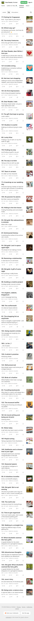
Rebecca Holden (13, 21)
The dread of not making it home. (11, 250)
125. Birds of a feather (9, 377)
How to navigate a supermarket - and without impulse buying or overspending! (12, 321)
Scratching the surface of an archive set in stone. (12, 236)
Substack (8, 617)
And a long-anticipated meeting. (11, 93)
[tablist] (10, 12)
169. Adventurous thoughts (11, 552)
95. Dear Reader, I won (9, 101)
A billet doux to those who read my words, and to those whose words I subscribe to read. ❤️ (11, 56)
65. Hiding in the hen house (11, 207)
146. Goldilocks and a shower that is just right (12, 450)
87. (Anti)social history (9, 233)
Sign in (30, 2)
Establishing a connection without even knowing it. (11, 69)
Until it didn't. (5, 116)
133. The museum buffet (10, 402)
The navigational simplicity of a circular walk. (10, 334)
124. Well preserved (8, 365)
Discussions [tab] (15, 12)
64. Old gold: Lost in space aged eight (11, 246)
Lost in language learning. (9, 297)
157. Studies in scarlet (9, 125)
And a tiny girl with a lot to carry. (11, 43)
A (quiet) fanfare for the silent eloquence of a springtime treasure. (12, 543)
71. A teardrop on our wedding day (12, 183)
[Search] (31, 12)
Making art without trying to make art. (11, 128)
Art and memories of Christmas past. (12, 581)
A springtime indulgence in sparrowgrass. (9, 467)
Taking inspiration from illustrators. (12, 441)
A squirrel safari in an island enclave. (12, 592)
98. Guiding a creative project (12, 282)
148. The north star (8, 502)
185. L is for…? (6, 343)
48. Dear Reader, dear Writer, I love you (12, 52)
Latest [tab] (4, 12)
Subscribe (24, 2)
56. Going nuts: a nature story (12, 590)
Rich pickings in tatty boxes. (9, 273)
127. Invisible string (8, 66)
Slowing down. (5, 419)
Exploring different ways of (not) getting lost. (11, 528)
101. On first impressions (10, 91)
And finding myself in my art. (10, 152)
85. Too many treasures (10, 40)
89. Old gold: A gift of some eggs (11, 270)
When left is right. (6, 224)
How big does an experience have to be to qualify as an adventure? (12, 555)
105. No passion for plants (10, 197)
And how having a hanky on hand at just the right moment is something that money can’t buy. (12, 187)
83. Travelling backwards (10, 390)
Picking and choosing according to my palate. (11, 405)
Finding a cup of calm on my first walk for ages (11, 140)
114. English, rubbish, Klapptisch (9, 294)
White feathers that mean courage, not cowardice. (11, 380)
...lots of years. (5, 346)
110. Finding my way (8, 150)
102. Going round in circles (11, 331)
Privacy (19, 607)
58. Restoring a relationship (11, 258)
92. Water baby (6, 428)
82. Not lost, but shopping (10, 78)
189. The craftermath (9, 305)
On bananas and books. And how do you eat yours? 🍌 (12, 31)
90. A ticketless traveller (10, 476)
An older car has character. (9, 174)
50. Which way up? (8, 28)
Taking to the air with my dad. (10, 163)
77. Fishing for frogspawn (10, 17)
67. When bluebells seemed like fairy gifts (11, 539)
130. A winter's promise (9, 354)
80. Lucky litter (6, 137)
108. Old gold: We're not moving (10, 488)
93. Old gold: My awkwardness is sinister (12, 221)
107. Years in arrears (8, 171)
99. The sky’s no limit (9, 161)
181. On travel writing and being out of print (10, 416)
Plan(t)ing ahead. (6, 356)
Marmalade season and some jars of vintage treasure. (12, 368)
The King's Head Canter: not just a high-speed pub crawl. (11, 104)
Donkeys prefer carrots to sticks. (11, 284)
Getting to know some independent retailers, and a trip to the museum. (12, 81)
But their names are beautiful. (10, 199)
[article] (17, 20)
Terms (23, 607)
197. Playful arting (7, 439)
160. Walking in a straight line (12, 525)
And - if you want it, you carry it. (11, 19)
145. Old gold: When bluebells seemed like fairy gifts (12, 566)
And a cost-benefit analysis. (9, 479)
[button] (3, 6)
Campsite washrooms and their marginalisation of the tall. (10, 454)
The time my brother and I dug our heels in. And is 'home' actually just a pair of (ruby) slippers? (12, 492)
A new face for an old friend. (9, 260)
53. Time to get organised (10, 513)
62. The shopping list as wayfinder (10, 317)
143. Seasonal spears (9, 464)
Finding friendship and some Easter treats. (12, 210)
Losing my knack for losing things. (11, 504)
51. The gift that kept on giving (12, 114)
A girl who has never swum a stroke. (12, 430)
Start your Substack (12, 613)
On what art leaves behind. (9, 308)
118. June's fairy (7, 579)
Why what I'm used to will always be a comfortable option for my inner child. (12, 393)
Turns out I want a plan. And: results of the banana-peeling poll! (12, 516)
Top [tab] (9, 12)
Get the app (25, 613)
